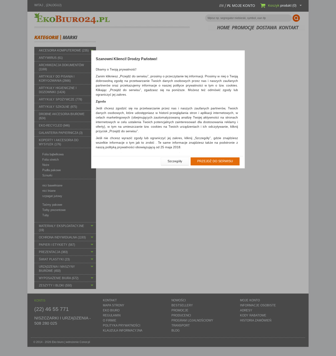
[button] (175, 161)
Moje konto (243, 6)
